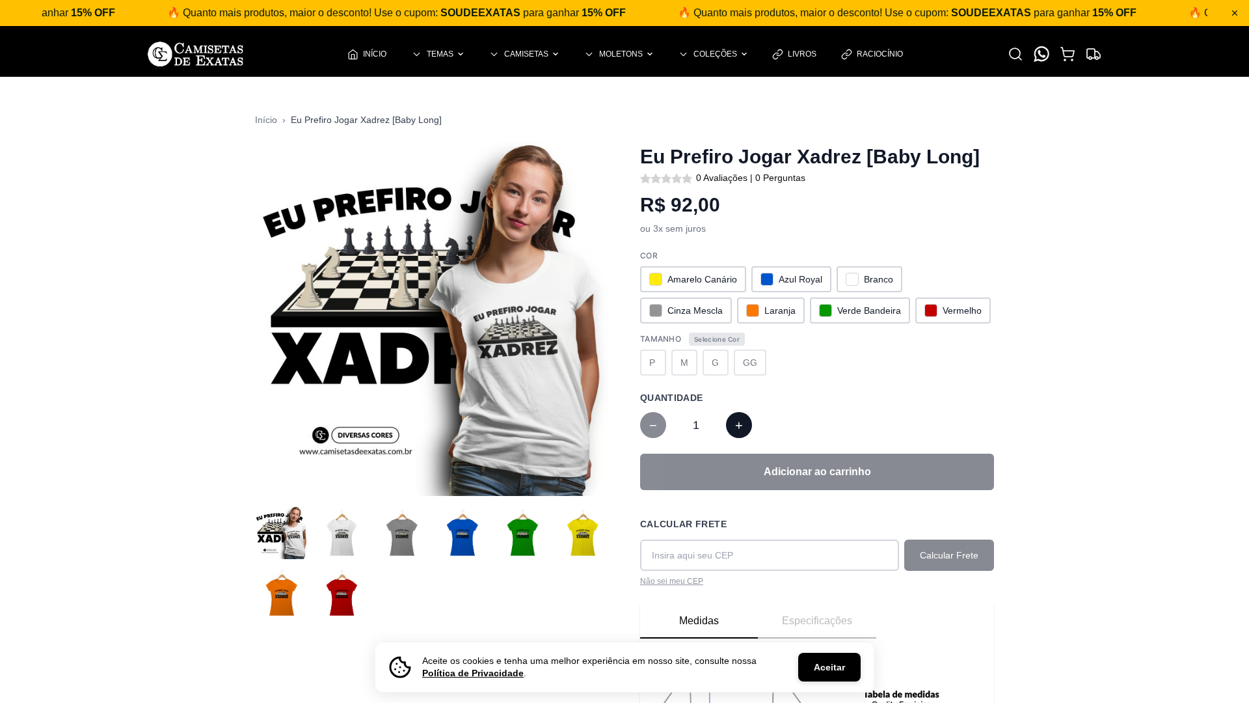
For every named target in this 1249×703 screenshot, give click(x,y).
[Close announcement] (1235, 13)
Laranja (780, 310)
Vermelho (962, 310)
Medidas (699, 620)
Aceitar (829, 667)
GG (750, 362)
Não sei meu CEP (671, 581)
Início (266, 120)
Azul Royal (800, 279)
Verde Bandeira (869, 310)
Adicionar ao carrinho (817, 471)
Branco (878, 279)
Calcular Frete (683, 524)
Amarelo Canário (702, 279)
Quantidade (671, 398)
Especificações (817, 620)
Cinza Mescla (695, 310)
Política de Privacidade (473, 673)
